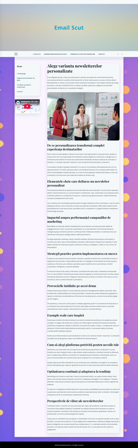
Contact (101, 54)
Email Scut (69, 27)
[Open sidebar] (16, 54)
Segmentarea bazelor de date (55, 54)
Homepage (37, 54)
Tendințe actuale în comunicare (82, 54)
